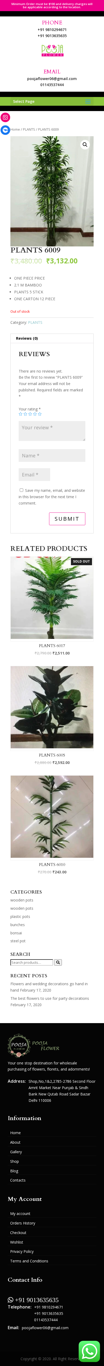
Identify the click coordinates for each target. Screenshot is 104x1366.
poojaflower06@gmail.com (52, 78)
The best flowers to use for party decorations (49, 998)
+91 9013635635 (52, 35)
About (15, 1142)
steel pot (18, 940)
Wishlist (16, 1242)
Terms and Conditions (29, 1260)
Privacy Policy (22, 1251)
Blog (14, 1170)
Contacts (18, 1180)
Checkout (18, 1232)
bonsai (16, 932)
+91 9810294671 (52, 29)
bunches (17, 924)
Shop (14, 1161)
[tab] (52, 338)
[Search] (58, 962)
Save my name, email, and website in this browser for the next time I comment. (52, 497)
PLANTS (29, 129)
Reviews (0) (27, 338)
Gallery (16, 1151)
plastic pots (20, 916)
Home (15, 129)
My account (20, 1213)
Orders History (22, 1223)
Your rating (30, 409)
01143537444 (52, 84)
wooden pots (21, 900)
